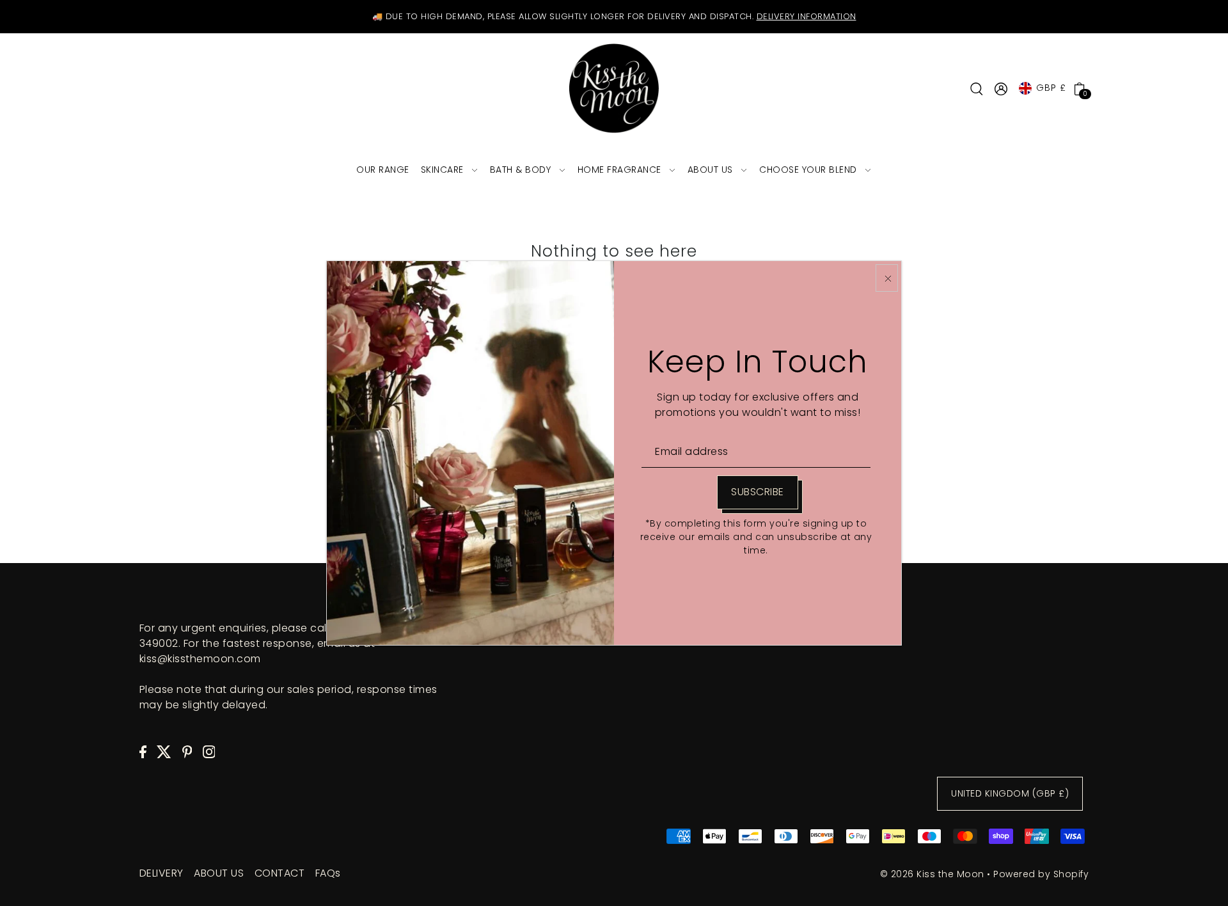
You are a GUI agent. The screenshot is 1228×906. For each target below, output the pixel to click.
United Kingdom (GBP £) (1010, 793)
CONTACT (280, 873)
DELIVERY (161, 873)
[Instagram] (209, 751)
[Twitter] (164, 751)
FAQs (328, 873)
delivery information (806, 16)
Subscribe (757, 491)
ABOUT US (219, 873)
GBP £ (1051, 87)
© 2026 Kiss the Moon (932, 874)
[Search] (977, 88)
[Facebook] (142, 751)
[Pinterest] (187, 751)
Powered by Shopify (1041, 874)
